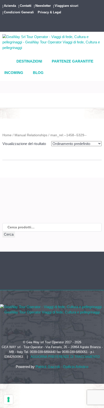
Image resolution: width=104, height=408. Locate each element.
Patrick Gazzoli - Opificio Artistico (62, 367)
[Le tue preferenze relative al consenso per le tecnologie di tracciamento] (8, 399)
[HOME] (8, 61)
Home (7, 135)
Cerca (9, 234)
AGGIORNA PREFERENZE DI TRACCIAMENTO (65, 357)
